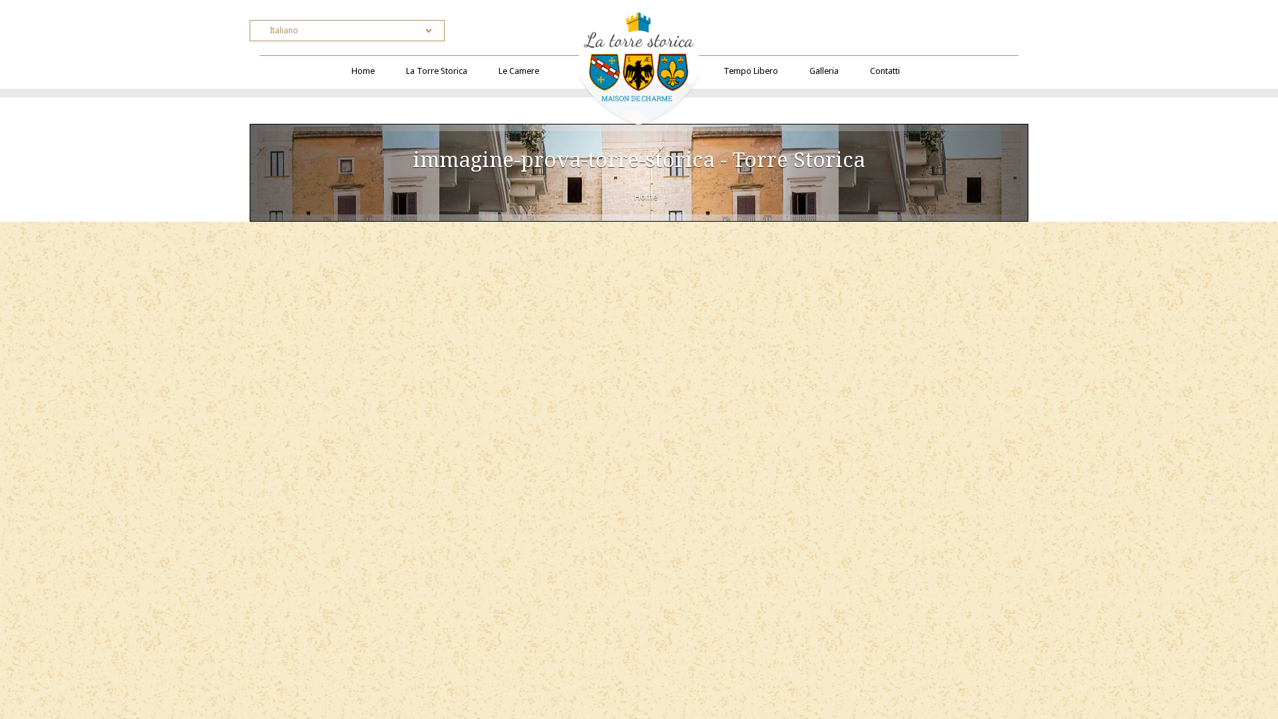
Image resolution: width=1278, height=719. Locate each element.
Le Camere (519, 71)
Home (363, 71)
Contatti (885, 71)
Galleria (824, 71)
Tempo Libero (751, 71)
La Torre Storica (436, 71)
